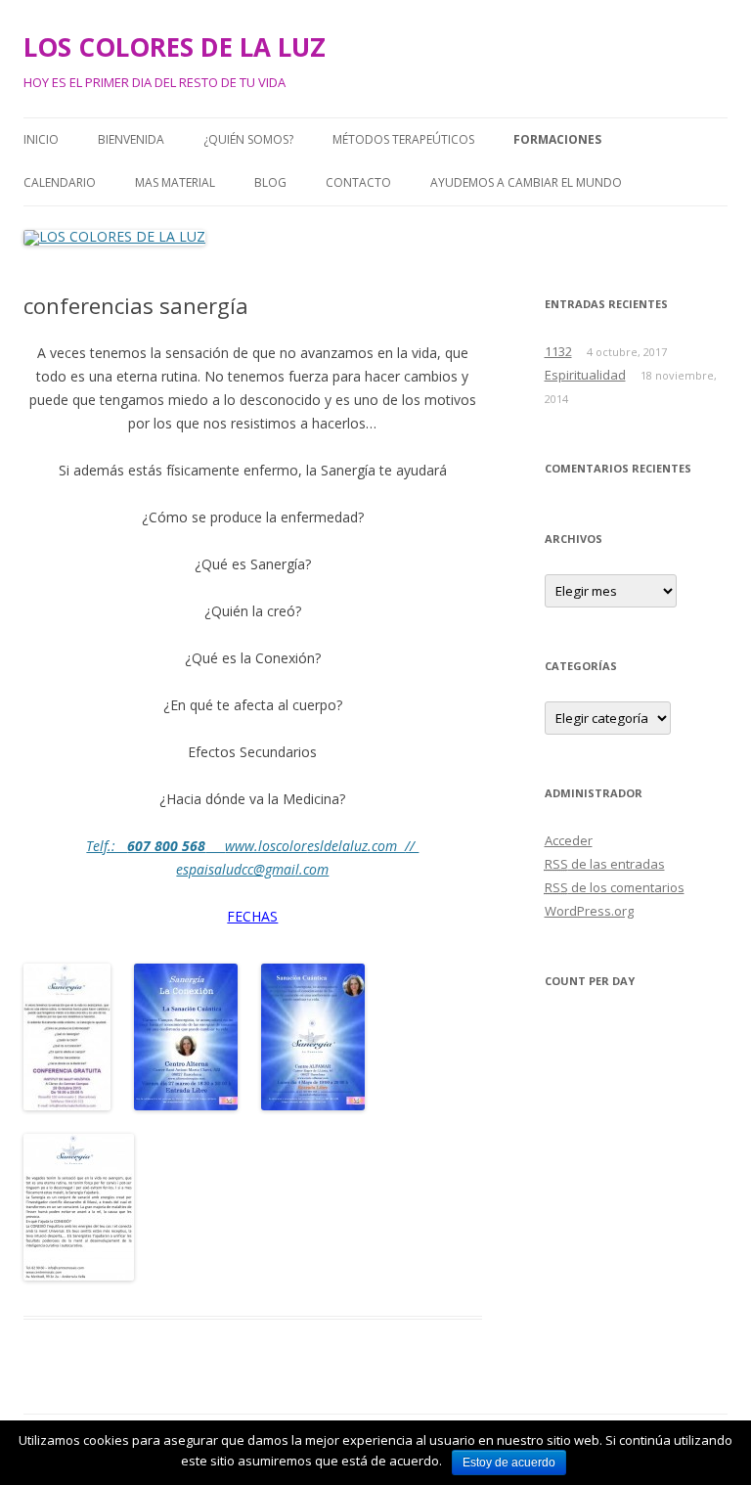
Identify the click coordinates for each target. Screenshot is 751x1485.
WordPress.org (589, 911)
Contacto (358, 182)
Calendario (59, 182)
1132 (558, 351)
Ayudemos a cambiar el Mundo (526, 182)
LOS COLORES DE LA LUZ (174, 47)
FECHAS (252, 916)
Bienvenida (131, 139)
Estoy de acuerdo (509, 1462)
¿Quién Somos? (248, 139)
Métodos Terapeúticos (403, 139)
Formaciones (557, 139)
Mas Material (175, 182)
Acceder (569, 840)
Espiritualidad (585, 374)
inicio (41, 139)
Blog (270, 182)
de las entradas (605, 864)
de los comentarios (615, 887)
